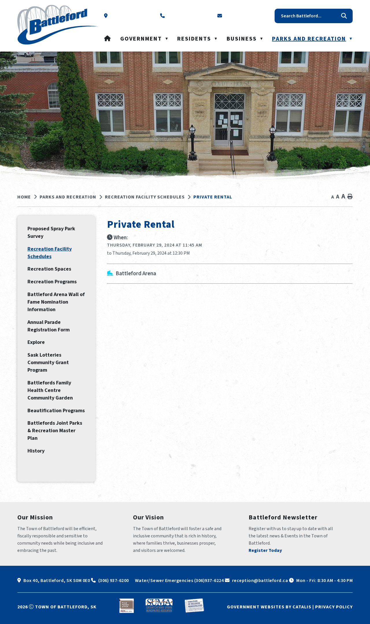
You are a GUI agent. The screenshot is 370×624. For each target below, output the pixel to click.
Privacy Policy (334, 607)
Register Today (265, 550)
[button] (344, 16)
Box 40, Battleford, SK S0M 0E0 (56, 580)
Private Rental (212, 197)
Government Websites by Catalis (269, 607)
